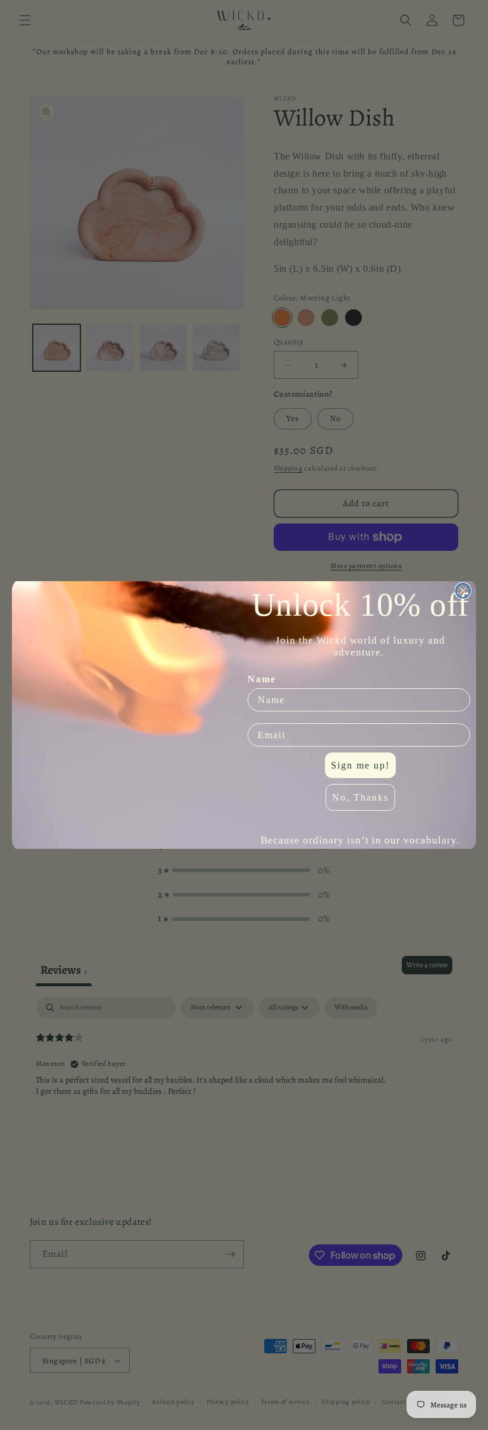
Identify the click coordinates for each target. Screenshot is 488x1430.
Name (262, 679)
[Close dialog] (463, 591)
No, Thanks (360, 797)
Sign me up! (360, 765)
